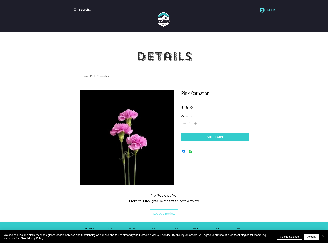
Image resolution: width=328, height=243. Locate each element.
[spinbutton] (190, 123)
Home (84, 76)
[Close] (323, 236)
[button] (216, 228)
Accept (312, 236)
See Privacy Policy (32, 238)
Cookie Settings (289, 236)
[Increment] (195, 123)
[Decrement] (184, 123)
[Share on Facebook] (183, 151)
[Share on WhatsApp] (191, 151)
